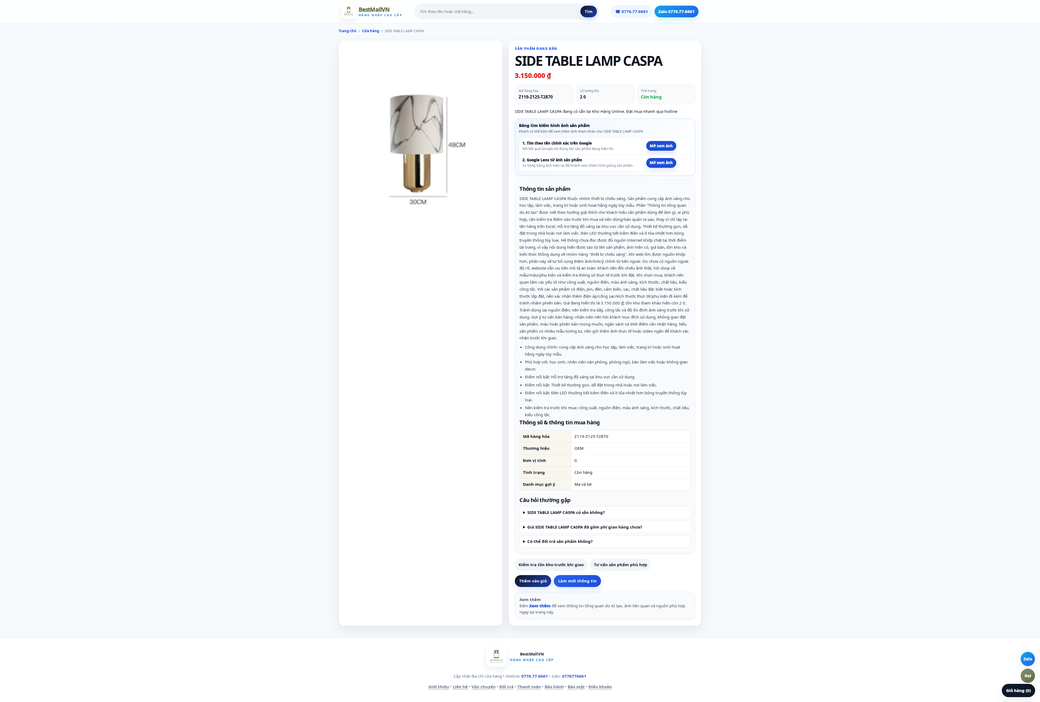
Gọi (1028, 675)
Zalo (1027, 658)
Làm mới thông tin (577, 580)
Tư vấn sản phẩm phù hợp (620, 564)
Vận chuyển (484, 686)
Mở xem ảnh (661, 145)
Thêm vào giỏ (533, 580)
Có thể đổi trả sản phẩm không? (560, 541)
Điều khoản (600, 686)
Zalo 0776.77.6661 (676, 11)
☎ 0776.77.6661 (631, 11)
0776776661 (574, 676)
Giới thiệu (438, 686)
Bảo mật (576, 686)
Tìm (589, 11)
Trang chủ (347, 30)
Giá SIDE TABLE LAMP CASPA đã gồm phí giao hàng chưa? (584, 527)
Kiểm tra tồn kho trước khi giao (551, 564)
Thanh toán (529, 686)
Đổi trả (506, 686)
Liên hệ (460, 686)
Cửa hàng (370, 30)
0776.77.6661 (534, 676)
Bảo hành (554, 686)
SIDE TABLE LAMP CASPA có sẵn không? (566, 512)
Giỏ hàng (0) (1018, 690)
